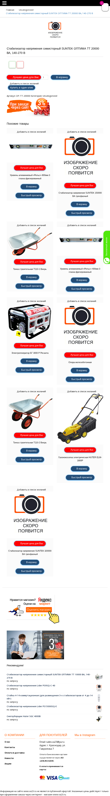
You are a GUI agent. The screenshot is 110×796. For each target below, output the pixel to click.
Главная (10, 9)
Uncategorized (26, 9)
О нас (7, 742)
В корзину (62, 77)
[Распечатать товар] (12, 64)
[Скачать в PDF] (20, 64)
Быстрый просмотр (31, 195)
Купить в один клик (21, 87)
